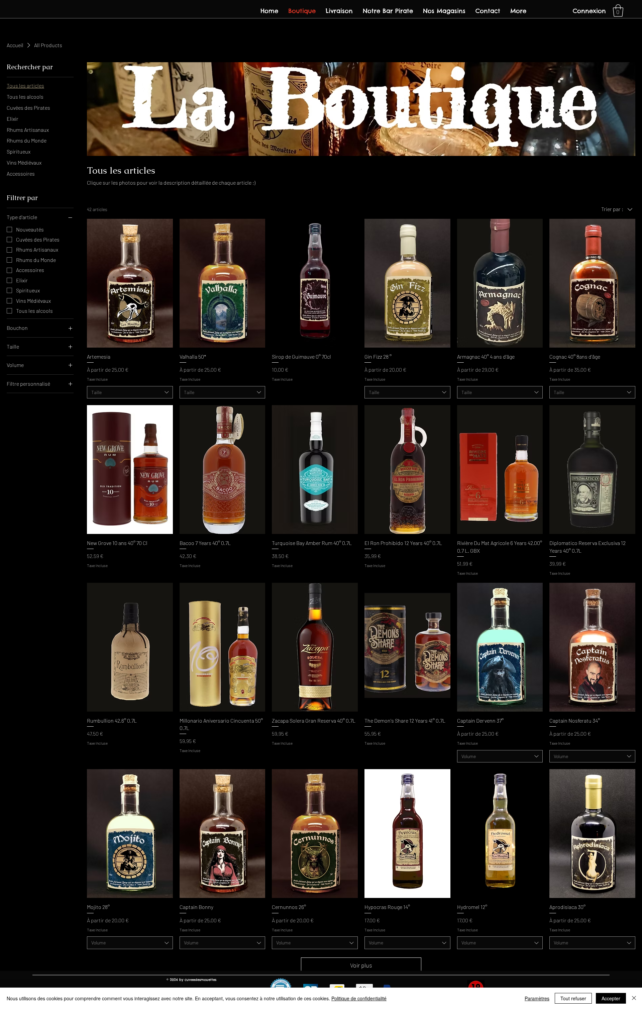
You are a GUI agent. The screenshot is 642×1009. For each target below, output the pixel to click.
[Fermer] (634, 998)
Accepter (611, 998)
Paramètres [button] (537, 998)
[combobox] (130, 392)
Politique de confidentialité (359, 998)
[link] (618, 10)
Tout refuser (573, 998)
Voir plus (361, 965)
